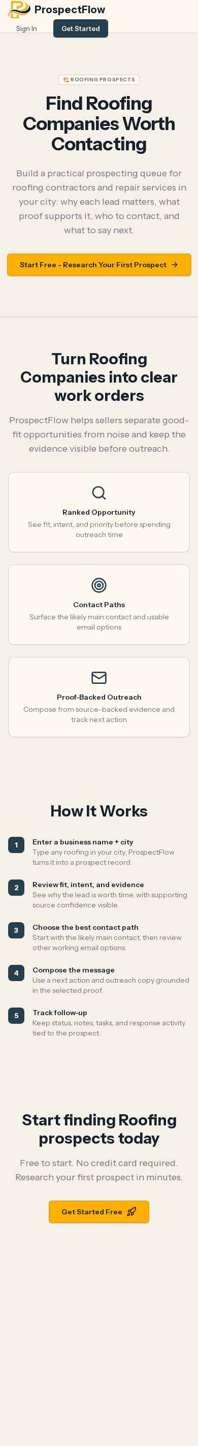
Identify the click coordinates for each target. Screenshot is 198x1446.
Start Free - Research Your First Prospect (93, 264)
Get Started (80, 28)
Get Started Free (91, 1211)
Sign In (26, 28)
